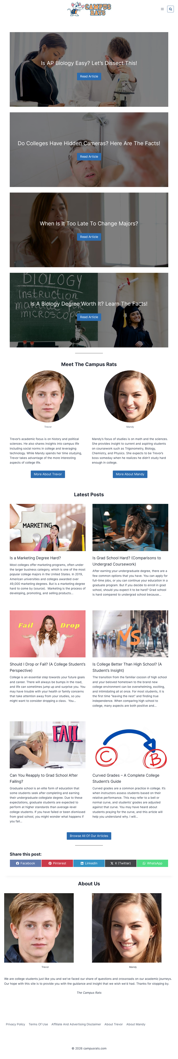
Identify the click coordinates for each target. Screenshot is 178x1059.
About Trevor (113, 1024)
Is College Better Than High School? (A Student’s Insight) (127, 667)
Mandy (133, 967)
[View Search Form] (170, 9)
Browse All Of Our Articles (89, 836)
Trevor (45, 967)
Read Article (89, 76)
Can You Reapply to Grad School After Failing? (44, 778)
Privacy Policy (15, 1024)
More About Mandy (130, 474)
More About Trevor (48, 474)
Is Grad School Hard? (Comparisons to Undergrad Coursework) (126, 561)
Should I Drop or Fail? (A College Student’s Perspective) (48, 667)
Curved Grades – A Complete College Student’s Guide (125, 778)
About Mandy (135, 1024)
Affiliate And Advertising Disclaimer (76, 1024)
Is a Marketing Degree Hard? (35, 558)
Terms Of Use (38, 1024)
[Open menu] (162, 9)
